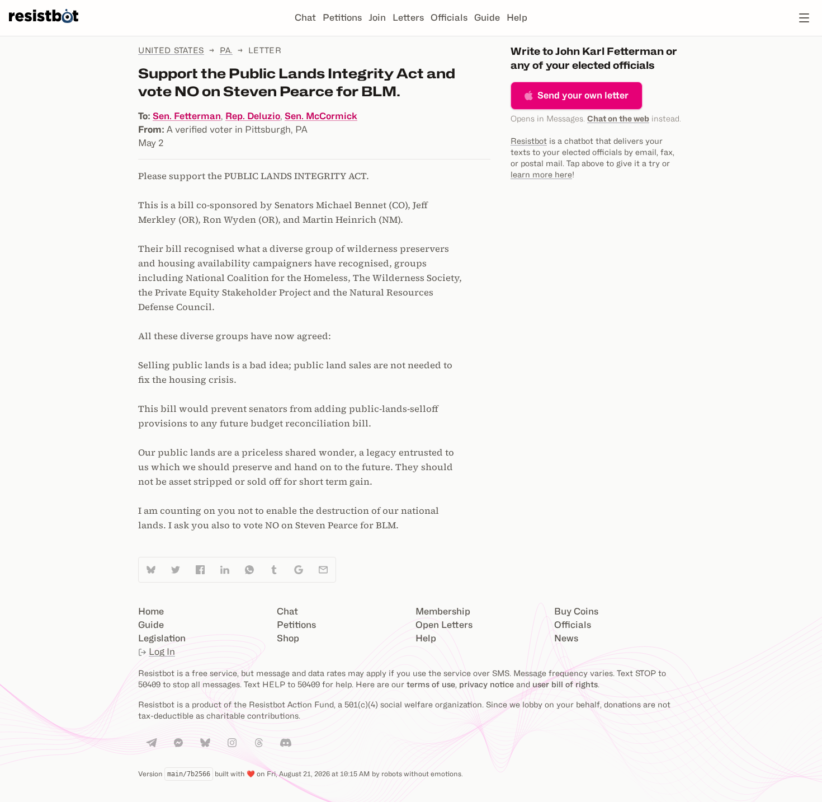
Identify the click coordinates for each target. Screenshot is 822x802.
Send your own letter (583, 95)
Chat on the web (618, 118)
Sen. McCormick (321, 116)
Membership (442, 611)
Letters (408, 17)
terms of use (431, 684)
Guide (487, 17)
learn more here (541, 174)
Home (151, 611)
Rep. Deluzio (252, 116)
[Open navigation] (804, 18)
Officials (449, 17)
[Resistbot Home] (43, 27)
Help (517, 17)
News (566, 638)
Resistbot (529, 141)
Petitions (342, 17)
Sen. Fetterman (187, 116)
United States (171, 50)
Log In (162, 651)
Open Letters (444, 625)
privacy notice (486, 684)
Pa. (226, 50)
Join (377, 17)
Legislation (162, 638)
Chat (305, 17)
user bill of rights (565, 684)
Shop (288, 638)
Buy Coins (576, 611)
